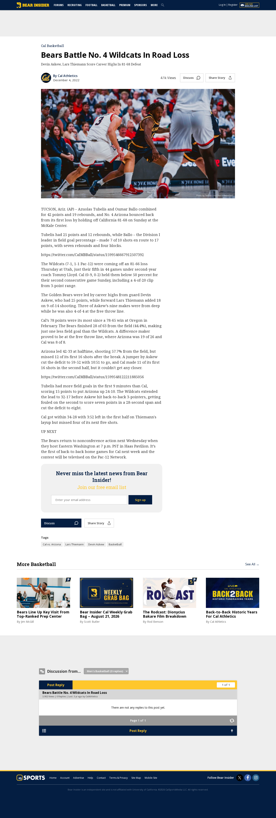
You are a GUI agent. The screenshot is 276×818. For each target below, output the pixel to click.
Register (233, 4)
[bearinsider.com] (33, 6)
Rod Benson (155, 622)
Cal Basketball (52, 46)
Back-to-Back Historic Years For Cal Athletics (231, 614)
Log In (222, 4)
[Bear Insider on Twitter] (239, 777)
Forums (59, 5)
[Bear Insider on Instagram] (255, 777)
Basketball (108, 5)
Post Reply (55, 685)
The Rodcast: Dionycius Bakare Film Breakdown (164, 614)
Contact (101, 778)
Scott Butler (92, 622)
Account (65, 778)
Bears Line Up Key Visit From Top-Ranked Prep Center (43, 614)
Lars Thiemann (74, 544)
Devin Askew (96, 544)
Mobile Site (151, 778)
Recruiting (74, 5)
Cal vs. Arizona (52, 544)
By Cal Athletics (65, 76)
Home (53, 778)
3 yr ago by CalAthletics (86, 696)
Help (90, 778)
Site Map (136, 778)
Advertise (78, 778)
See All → (252, 564)
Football (91, 5)
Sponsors (140, 5)
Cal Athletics (218, 622)
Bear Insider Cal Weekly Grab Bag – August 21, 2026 (106, 614)
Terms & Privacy (118, 778)
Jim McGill (27, 622)
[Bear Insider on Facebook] (247, 777)
